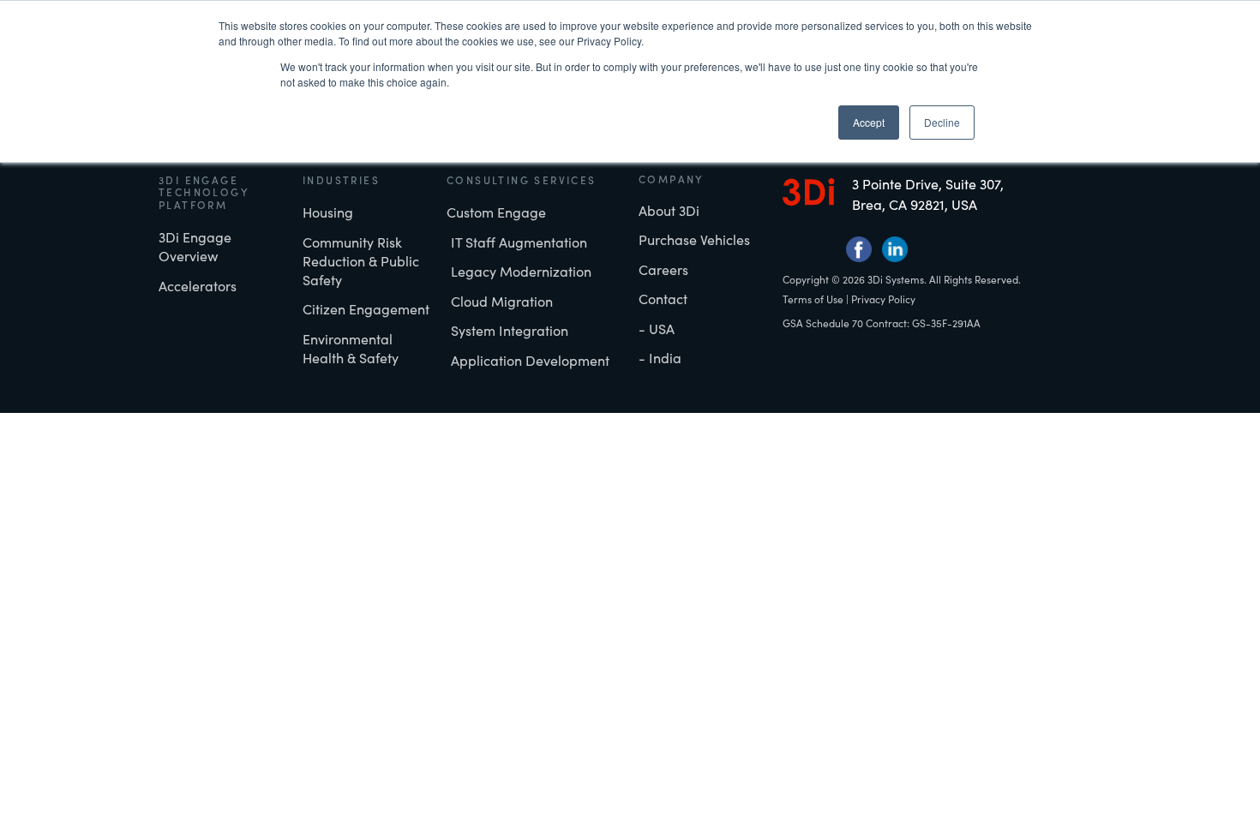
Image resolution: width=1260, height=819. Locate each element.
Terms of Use (813, 299)
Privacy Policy (883, 299)
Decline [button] (942, 122)
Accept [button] (869, 122)
